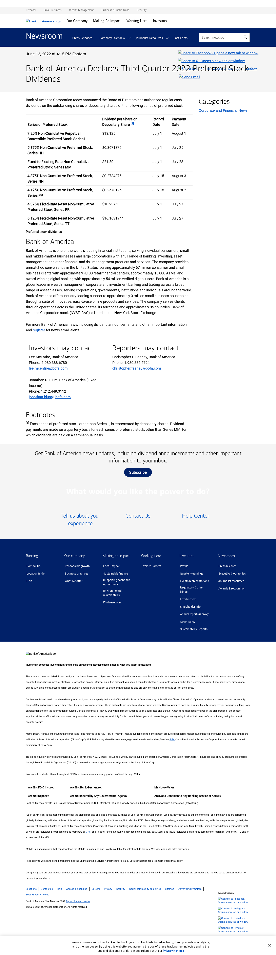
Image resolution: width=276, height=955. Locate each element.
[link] (80, 520)
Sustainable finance (115, 573)
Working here (151, 556)
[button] (129, 38)
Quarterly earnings (191, 573)
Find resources (112, 602)
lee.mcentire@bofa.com (48, 368)
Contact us (47, 889)
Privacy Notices (173, 950)
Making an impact (116, 556)
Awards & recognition (231, 588)
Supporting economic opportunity (116, 582)
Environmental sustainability (112, 593)
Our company (74, 556)
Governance (187, 621)
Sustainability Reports (194, 629)
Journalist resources (231, 581)
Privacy (108, 889)
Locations (31, 889)
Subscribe (138, 472)
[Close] (269, 945)
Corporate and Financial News (223, 110)
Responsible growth (77, 566)
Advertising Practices (189, 889)
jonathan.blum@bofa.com (50, 397)
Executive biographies (232, 573)
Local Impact (111, 566)
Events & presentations (194, 581)
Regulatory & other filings (191, 589)
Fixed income (188, 599)
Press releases (227, 566)
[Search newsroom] (245, 37)
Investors (186, 556)
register (39, 330)
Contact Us (33, 566)
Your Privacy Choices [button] (37, 894)
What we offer (73, 581)
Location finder (35, 573)
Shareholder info (190, 606)
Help (29, 581)
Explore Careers (151, 566)
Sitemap (169, 889)
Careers (96, 889)
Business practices (76, 573)
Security (120, 889)
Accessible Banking (76, 889)
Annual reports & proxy (194, 614)
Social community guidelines (145, 889)
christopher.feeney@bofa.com (136, 368)
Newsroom (226, 556)
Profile (184, 566)
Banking (32, 556)
